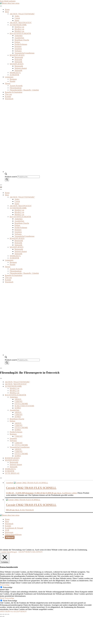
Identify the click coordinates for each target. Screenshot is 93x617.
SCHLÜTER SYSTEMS (24, 406)
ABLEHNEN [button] (37, 552)
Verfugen (18, 51)
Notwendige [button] (4, 585)
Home (7, 9)
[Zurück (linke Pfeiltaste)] (1, 616)
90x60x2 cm (19, 31)
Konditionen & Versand (14, 528)
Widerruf (10, 537)
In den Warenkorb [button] (27, 510)
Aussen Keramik (16, 86)
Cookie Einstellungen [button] (9, 552)
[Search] (7, 179)
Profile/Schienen (21, 44)
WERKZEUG (15, 73)
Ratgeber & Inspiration (13, 92)
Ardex (17, 16)
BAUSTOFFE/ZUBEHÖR (20, 33)
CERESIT (19, 401)
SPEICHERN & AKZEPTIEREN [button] (13, 611)
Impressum (9, 532)
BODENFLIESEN (17, 55)
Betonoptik (19, 57)
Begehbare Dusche (22, 40)
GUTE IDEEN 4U (12, 473)
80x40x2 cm (19, 29)
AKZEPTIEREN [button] (25, 552)
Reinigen (18, 46)
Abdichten (19, 36)
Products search (11, 177)
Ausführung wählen (69, 493)
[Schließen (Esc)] (8, 614)
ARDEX (18, 399)
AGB (7, 530)
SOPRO (18, 408)
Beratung (13, 79)
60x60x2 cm (19, 27)
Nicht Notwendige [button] (7, 598)
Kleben (17, 42)
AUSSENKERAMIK (18, 25)
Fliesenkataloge (16, 88)
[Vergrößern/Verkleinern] (1, 614)
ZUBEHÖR (14, 75)
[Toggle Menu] (1, 378)
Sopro (17, 20)
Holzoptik (18, 59)
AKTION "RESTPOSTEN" (21, 23)
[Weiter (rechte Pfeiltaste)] (3, 616)
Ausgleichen (19, 38)
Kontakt (8, 96)
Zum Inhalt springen (8, 1)
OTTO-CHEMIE (21, 404)
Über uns (8, 94)
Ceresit (17, 18)
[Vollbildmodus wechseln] (3, 614)
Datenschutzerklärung (13, 534)
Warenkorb (9, 99)
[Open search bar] (6, 174)
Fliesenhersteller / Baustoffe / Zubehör (24, 90)
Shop (7, 12)
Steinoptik (18, 62)
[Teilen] (6, 614)
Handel (12, 81)
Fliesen (7, 83)
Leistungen (9, 77)
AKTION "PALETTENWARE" (22, 14)
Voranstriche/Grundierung (24, 53)
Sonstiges (18, 49)
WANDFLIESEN (16, 64)
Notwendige (7, 587)
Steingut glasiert (21, 68)
